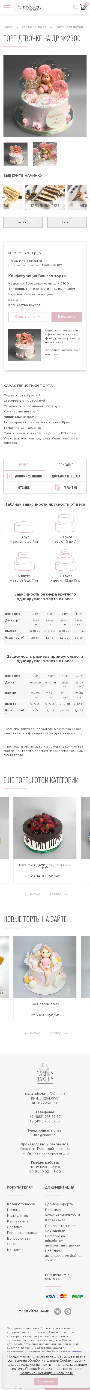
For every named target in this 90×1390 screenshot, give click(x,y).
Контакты (15, 1250)
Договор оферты (59, 1204)
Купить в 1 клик (27, 316)
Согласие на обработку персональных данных (63, 1241)
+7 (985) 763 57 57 (45, 1117)
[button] (3, 197)
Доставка (15, 1227)
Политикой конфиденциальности (46, 1373)
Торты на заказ (33, 27)
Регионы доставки (22, 1233)
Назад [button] (35, 894)
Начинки (14, 1210)
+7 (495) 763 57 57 (45, 1121)
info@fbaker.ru (45, 1135)
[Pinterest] (67, 1311)
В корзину (66, 316)
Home (8, 27)
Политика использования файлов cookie (63, 1256)
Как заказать (17, 1221)
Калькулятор (17, 1215)
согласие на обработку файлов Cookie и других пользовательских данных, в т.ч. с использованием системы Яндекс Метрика (46, 1364)
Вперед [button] (55, 894)
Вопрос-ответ (18, 1238)
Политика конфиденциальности (62, 1212)
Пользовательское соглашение (60, 1228)
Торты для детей (69, 27)
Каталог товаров (21, 1204)
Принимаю (46, 1381)
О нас (11, 1244)
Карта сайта (55, 1220)
